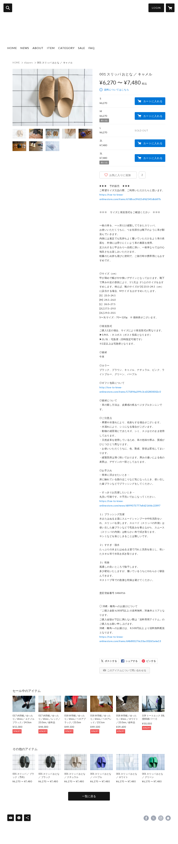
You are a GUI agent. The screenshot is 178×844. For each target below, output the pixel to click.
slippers (28, 62)
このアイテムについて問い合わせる (126, 670)
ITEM (51, 48)
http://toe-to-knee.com (168, 818)
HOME (12, 48)
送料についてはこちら (116, 89)
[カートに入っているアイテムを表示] (170, 7)
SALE (81, 48)
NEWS (24, 48)
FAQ (91, 48)
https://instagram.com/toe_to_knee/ (160, 818)
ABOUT (38, 48)
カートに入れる (152, 101)
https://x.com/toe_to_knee (153, 818)
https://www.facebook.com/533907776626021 (146, 818)
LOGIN (156, 7)
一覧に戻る (89, 796)
